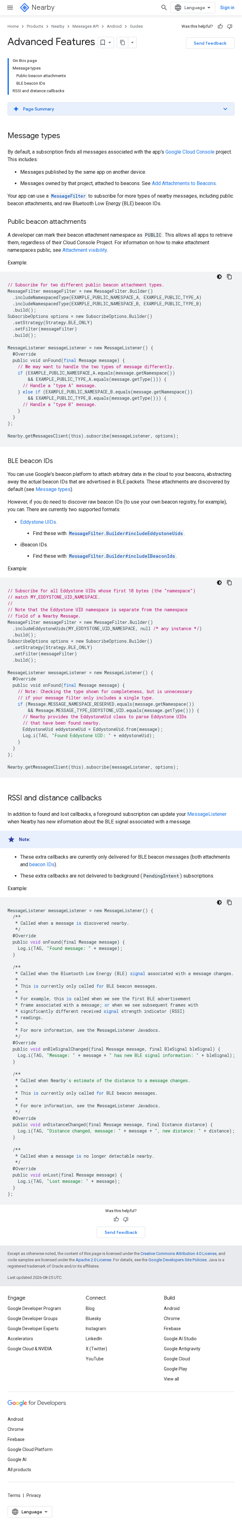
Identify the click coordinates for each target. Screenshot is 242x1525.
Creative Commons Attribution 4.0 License (178, 1253)
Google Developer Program (34, 1308)
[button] (121, 109)
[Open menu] (10, 7)
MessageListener (207, 814)
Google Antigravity (182, 1348)
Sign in (227, 7)
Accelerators (20, 1338)
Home (13, 26)
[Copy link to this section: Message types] (66, 136)
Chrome (172, 1318)
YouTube (95, 1358)
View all (171, 1378)
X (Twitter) (96, 1348)
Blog (90, 1308)
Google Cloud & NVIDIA (30, 1348)
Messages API (85, 26)
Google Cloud (177, 1358)
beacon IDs (42, 864)
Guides (136, 26)
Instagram (96, 1328)
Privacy (33, 1495)
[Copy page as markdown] (122, 42)
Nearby (43, 7)
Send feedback (210, 43)
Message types (53, 489)
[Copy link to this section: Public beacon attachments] (92, 222)
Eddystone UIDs (38, 522)
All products (19, 1469)
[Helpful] (220, 26)
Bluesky (93, 1318)
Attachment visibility (84, 250)
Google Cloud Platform (30, 1449)
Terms (14, 1495)
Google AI (17, 1459)
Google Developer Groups (33, 1318)
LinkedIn (94, 1338)
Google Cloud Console (190, 152)
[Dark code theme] (219, 277)
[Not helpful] (229, 26)
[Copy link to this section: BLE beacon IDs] (59, 461)
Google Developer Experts (33, 1328)
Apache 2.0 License (93, 1259)
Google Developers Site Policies (177, 1259)
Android (114, 26)
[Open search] (164, 7)
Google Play (175, 1368)
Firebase (172, 1328)
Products (35, 26)
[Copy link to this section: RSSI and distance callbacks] (108, 798)
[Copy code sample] (229, 277)
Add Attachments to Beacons (184, 183)
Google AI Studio (180, 1338)
